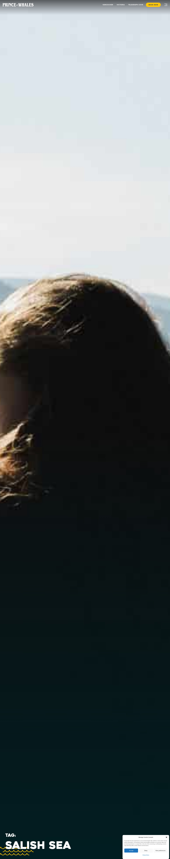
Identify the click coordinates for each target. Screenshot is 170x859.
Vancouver (108, 5)
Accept (131, 850)
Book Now (153, 5)
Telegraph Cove (135, 5)
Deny (145, 850)
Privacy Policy (146, 855)
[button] (166, 837)
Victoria (121, 5)
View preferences (160, 850)
